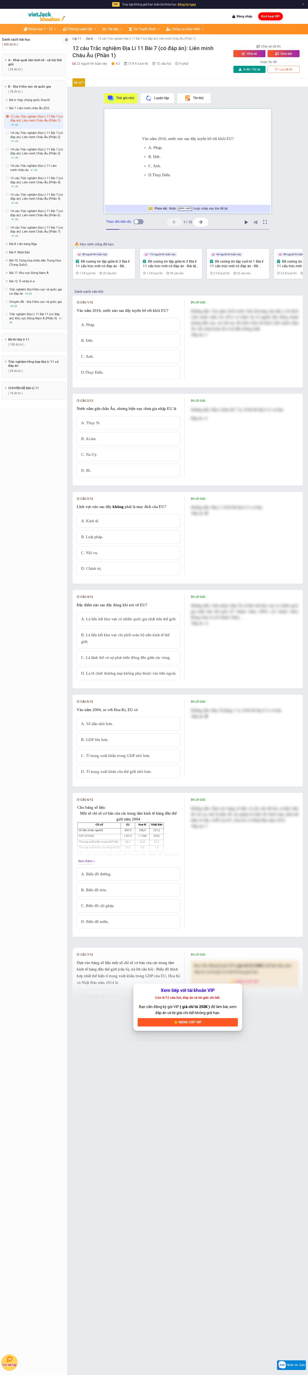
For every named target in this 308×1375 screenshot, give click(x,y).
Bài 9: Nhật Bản (19, 252)
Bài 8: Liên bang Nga (23, 244)
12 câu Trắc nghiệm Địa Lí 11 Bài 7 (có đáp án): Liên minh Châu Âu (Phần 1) (147, 38)
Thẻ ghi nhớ (125, 98)
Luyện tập (161, 98)
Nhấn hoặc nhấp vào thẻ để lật (191, 208)
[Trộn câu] (255, 222)
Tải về (251, 69)
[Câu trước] (174, 222)
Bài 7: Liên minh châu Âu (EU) (29, 108)
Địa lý (89, 38)
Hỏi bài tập (9, 1365)
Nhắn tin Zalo (295, 1365)
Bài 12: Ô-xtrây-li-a (22, 281)
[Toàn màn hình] (265, 222)
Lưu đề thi (285, 69)
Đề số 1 (79, 82)
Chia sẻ (251, 53)
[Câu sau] (201, 222)
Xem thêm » (86, 861)
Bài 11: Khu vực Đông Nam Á (29, 273)
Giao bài (286, 53)
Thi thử (198, 98)
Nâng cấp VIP (190, 1022)
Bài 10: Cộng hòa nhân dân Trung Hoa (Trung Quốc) (35, 263)
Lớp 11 (76, 38)
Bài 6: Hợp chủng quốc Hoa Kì (29, 100)
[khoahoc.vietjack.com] (46, 16)
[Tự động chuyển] (246, 222)
